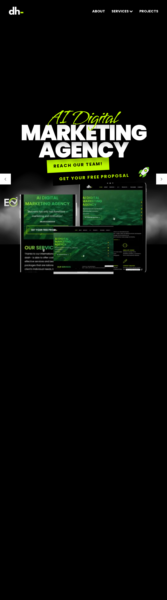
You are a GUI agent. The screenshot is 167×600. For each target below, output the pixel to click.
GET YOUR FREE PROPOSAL (94, 177)
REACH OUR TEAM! (78, 165)
